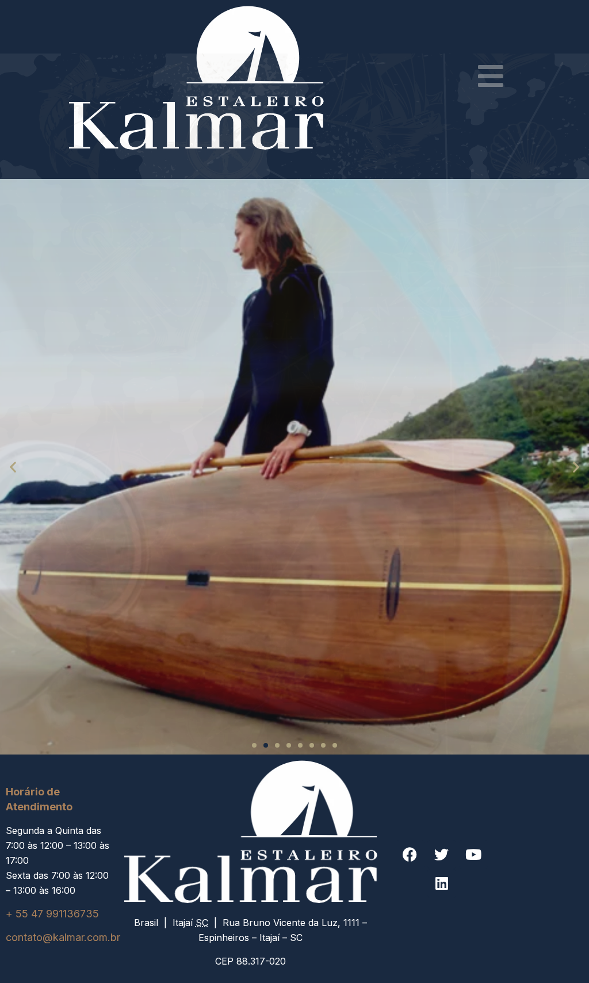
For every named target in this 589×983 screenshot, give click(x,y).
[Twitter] (441, 854)
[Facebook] (410, 854)
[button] (13, 467)
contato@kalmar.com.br (63, 937)
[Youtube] (473, 854)
